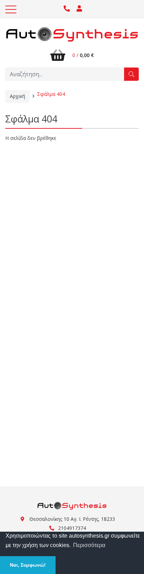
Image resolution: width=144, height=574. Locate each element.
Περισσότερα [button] (89, 545)
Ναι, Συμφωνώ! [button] (28, 565)
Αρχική (17, 96)
